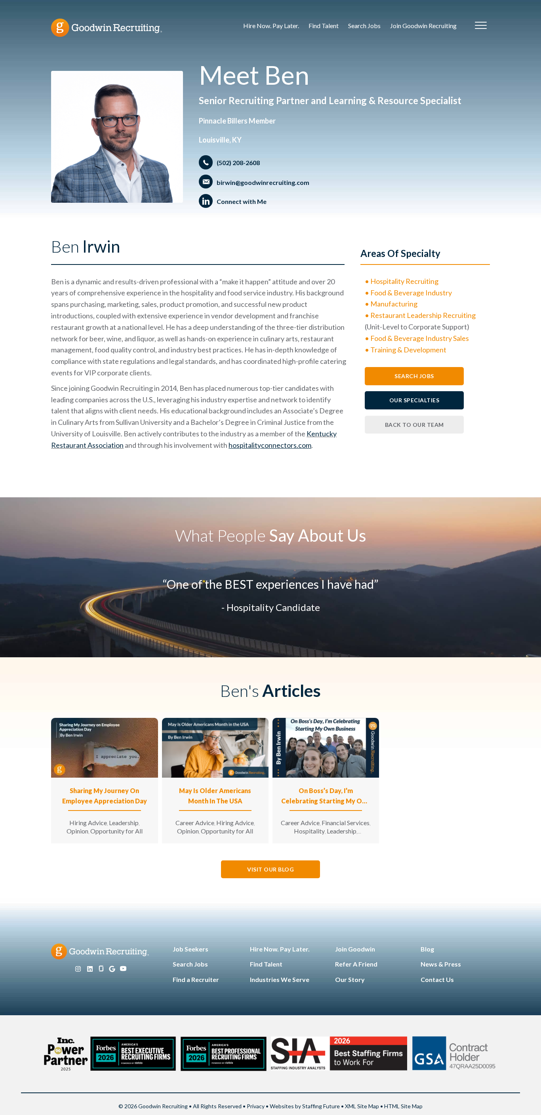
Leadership (124, 822)
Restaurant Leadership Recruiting (423, 315)
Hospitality (309, 831)
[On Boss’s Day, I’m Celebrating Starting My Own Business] (325, 747)
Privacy (256, 1106)
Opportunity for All (116, 831)
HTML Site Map (403, 1106)
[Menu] (481, 25)
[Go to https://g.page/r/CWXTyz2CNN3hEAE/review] (112, 969)
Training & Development (408, 349)
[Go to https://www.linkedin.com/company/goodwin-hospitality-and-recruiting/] (90, 969)
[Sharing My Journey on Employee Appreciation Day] (104, 747)
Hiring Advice (88, 822)
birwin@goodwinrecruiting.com (263, 182)
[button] (414, 376)
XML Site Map (362, 1106)
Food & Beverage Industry (411, 292)
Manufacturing (393, 303)
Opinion (77, 831)
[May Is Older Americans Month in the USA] (215, 747)
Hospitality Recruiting (404, 281)
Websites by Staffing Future (305, 1106)
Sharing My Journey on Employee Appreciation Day (104, 796)
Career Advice (194, 822)
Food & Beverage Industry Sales (419, 338)
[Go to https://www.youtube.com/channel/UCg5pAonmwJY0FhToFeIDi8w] (123, 969)
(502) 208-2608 (238, 162)
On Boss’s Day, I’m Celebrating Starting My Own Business (326, 796)
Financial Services (346, 822)
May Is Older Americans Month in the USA (215, 796)
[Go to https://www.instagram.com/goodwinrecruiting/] (78, 969)
